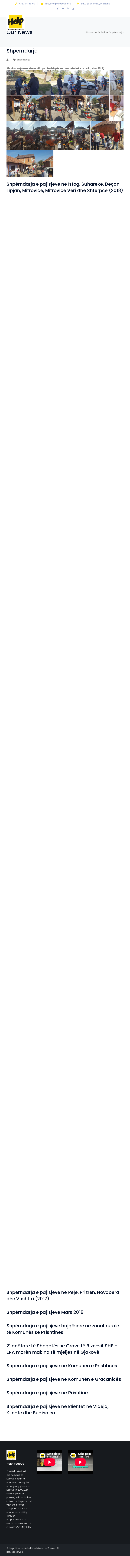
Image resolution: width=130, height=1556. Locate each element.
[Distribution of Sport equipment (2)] (79, 359)
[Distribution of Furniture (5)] (21, 917)
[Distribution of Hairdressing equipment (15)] (21, 741)
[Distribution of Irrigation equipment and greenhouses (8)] (21, 682)
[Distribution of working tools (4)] (79, 300)
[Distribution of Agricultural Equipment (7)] (50, 1241)
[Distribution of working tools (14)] (21, 241)
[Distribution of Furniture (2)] (109, 917)
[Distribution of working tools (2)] (21, 329)
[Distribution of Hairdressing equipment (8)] (109, 770)
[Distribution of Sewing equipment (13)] (79, 477)
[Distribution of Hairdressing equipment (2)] (50, 829)
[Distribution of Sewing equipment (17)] (79, 447)
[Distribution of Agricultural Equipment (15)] (50, 1182)
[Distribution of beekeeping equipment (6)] (79, 1006)
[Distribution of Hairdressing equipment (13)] (79, 741)
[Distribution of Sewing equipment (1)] (79, 565)
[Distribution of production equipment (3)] (79, 594)
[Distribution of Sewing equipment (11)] (21, 506)
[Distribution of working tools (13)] (50, 241)
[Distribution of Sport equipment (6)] (79, 329)
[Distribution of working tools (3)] (109, 300)
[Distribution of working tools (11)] (109, 241)
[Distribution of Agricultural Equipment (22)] (79, 1123)
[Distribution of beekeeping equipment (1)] (109, 1035)
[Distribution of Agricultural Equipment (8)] (21, 1241)
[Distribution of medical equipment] (50, 624)
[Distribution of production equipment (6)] (109, 565)
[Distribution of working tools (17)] (50, 212)
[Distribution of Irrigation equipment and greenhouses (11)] (50, 653)
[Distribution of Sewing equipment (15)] (21, 477)
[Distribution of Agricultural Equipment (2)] (79, 1270)
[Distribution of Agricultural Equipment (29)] (109, 1064)
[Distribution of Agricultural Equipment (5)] (109, 1241)
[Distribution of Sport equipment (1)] (109, 359)
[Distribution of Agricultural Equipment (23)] (50, 1123)
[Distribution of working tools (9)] (50, 271)
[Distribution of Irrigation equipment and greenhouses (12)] (21, 653)
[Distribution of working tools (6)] (21, 300)
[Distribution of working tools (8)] (79, 271)
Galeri (101, 32)
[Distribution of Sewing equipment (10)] (50, 506)
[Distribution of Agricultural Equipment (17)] (109, 1152)
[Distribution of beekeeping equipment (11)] (50, 976)
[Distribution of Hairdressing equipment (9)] (79, 770)
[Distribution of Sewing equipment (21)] (79, 418)
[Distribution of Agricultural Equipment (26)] (79, 1094)
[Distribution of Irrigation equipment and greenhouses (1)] (109, 712)
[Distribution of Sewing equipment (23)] (21, 418)
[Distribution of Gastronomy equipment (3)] (79, 859)
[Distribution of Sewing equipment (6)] (50, 535)
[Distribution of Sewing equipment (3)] (21, 565)
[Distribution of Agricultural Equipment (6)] (79, 1241)
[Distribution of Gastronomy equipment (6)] (109, 829)
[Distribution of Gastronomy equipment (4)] (50, 859)
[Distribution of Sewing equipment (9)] (79, 506)
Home (90, 32)
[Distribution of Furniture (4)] (50, 917)
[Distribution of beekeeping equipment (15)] (50, 947)
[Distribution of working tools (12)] (79, 241)
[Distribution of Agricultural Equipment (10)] (79, 1211)
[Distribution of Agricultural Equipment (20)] (21, 1153)
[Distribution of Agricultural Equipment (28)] (21, 1094)
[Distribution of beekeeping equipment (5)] (109, 1005)
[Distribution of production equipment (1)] (21, 624)
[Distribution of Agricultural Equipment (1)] (109, 1270)
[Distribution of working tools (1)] (50, 329)
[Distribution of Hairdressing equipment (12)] (109, 741)
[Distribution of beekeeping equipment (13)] (109, 947)
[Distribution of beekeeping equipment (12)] (21, 976)
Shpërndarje (23, 59)
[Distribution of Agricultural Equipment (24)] (21, 1123)
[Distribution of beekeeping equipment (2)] (79, 1035)
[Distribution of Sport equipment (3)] (50, 359)
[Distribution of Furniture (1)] (21, 947)
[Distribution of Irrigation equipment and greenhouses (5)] (109, 682)
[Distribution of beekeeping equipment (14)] (79, 947)
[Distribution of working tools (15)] (109, 212)
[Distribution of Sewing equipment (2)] (50, 565)
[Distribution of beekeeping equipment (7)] (50, 1006)
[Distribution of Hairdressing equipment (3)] (21, 829)
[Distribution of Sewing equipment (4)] (109, 535)
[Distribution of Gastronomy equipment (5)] (21, 859)
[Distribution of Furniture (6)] (109, 888)
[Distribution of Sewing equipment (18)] (50, 447)
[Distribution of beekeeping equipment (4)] (21, 1035)
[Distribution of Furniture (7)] (79, 888)
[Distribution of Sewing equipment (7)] (21, 535)
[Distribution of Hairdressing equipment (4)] (109, 800)
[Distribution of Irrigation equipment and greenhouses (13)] (109, 623)
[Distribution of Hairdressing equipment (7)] (21, 800)
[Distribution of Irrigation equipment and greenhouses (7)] (50, 682)
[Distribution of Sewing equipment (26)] (50, 388)
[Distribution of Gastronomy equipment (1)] (21, 888)
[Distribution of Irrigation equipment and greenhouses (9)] (109, 653)
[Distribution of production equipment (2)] (109, 594)
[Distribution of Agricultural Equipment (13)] (109, 1182)
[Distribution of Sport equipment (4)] (21, 359)
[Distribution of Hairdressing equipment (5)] (79, 800)
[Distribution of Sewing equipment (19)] (21, 447)
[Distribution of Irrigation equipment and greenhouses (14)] (79, 624)
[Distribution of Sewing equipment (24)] (109, 388)
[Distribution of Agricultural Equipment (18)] (79, 1153)
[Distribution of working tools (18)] (21, 212)
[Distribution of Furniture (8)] (50, 888)
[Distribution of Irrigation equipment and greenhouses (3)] (50, 712)
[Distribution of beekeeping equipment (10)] (79, 976)
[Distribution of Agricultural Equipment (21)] (109, 1123)
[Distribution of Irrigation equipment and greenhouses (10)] (79, 653)
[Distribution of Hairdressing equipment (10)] (50, 770)
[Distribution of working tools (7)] (109, 271)
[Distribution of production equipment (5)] (21, 594)
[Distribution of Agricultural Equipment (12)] (21, 1211)
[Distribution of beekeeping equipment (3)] (50, 1035)
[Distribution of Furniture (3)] (79, 917)
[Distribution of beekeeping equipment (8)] (21, 1006)
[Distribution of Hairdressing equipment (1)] (79, 829)
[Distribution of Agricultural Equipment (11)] (50, 1211)
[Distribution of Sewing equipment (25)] (79, 388)
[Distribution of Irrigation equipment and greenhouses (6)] (79, 682)
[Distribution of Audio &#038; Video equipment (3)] (21, 1064)
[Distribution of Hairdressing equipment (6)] (50, 800)
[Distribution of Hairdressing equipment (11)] (21, 770)
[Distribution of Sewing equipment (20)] (109, 417)
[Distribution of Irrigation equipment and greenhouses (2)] (79, 712)
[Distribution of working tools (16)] (79, 212)
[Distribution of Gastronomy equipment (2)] (109, 859)
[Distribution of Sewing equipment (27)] (21, 388)
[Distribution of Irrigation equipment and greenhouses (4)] (21, 712)
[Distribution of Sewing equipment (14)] (50, 477)
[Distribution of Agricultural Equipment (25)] (109, 1094)
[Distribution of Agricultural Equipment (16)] (21, 1182)
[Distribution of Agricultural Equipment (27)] (50, 1094)
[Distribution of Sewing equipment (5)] (79, 535)
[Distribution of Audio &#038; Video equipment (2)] (50, 1064)
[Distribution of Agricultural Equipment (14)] (79, 1182)
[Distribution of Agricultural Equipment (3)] (50, 1270)
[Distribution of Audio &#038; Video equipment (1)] (79, 1064)
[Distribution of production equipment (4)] (50, 594)
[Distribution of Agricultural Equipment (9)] (109, 1211)
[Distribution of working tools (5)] (50, 300)
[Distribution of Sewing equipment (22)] (50, 418)
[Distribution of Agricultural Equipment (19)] (50, 1153)
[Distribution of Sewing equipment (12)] (109, 476)
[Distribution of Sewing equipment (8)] (109, 506)
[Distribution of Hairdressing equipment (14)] (50, 741)
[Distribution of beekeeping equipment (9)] (109, 976)
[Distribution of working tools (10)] (21, 271)
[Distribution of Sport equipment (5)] (109, 329)
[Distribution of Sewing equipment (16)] (109, 447)
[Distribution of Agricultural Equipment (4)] (21, 1270)
